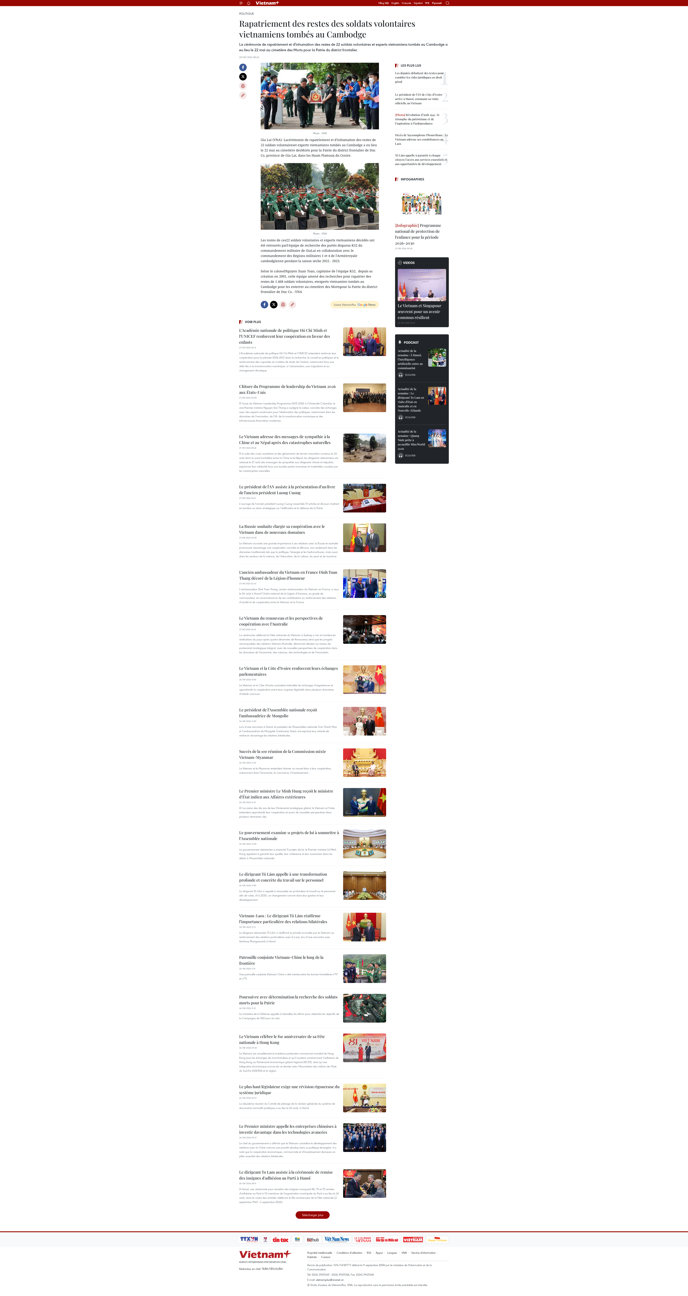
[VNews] (265, 1239)
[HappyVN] (437, 1239)
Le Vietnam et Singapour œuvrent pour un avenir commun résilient (419, 311)
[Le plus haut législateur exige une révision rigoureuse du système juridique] (364, 1098)
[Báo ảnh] (413, 1239)
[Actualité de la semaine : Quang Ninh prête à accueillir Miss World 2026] (437, 438)
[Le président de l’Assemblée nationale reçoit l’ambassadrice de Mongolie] (364, 721)
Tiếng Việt (383, 3)
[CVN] (362, 1239)
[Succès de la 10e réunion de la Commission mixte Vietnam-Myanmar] (364, 762)
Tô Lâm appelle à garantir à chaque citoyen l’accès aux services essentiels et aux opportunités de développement (421, 159)
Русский (437, 3)
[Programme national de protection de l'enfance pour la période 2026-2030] (422, 203)
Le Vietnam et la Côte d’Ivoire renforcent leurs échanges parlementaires (288, 671)
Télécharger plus (312, 1215)
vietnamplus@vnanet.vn (330, 1279)
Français (406, 3)
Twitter (243, 76)
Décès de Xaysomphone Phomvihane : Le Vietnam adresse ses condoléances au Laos (421, 139)
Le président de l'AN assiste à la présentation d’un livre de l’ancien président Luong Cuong (287, 489)
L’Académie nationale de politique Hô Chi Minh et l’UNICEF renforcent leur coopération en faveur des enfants (284, 336)
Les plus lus (411, 65)
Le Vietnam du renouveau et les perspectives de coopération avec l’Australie (281, 621)
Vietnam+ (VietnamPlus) (267, 3)
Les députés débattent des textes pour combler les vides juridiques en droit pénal (419, 77)
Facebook (243, 67)
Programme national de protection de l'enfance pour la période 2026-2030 (418, 234)
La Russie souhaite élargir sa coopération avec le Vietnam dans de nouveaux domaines (282, 529)
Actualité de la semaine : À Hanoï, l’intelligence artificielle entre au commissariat (410, 359)
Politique (246, 14)
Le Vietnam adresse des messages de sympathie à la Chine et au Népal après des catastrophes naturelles (285, 439)
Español (418, 3)
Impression (243, 86)
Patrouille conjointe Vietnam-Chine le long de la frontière (281, 960)
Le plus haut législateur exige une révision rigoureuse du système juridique (289, 1089)
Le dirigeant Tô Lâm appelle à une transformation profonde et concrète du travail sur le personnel (283, 877)
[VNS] (336, 1239)
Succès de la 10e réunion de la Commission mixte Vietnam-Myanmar (282, 754)
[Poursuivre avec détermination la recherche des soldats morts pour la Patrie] (364, 1008)
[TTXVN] (249, 1239)
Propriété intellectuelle (319, 1252)
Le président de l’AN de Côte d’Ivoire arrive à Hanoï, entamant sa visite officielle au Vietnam (418, 99)
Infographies (412, 179)
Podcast (411, 342)
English (395, 3)
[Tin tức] (281, 1239)
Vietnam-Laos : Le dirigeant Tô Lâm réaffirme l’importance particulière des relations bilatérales (283, 918)
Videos (409, 263)
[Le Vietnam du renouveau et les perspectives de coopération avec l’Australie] (364, 629)
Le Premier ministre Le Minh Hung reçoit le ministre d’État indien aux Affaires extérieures (286, 793)
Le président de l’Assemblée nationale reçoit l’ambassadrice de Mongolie (278, 712)
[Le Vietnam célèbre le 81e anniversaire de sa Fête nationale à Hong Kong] (364, 1048)
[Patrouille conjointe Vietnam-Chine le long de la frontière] (364, 968)
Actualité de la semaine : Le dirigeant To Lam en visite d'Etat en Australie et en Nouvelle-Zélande (411, 399)
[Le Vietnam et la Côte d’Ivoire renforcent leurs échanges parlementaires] (364, 679)
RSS (369, 1252)
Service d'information (423, 1252)
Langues (392, 1252)
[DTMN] (387, 1239)
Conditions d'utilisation (349, 1252)
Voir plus (253, 322)
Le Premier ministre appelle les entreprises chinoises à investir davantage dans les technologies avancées (287, 1129)
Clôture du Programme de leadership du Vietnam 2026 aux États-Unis (287, 389)
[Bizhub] (312, 1239)
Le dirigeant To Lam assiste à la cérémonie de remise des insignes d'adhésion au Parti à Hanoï (286, 1175)
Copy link (243, 95)
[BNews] (297, 1239)
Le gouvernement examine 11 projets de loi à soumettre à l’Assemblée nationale (289, 835)
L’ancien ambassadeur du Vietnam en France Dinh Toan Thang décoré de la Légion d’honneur (288, 575)
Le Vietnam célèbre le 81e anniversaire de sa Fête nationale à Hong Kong (282, 1039)
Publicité (312, 1257)
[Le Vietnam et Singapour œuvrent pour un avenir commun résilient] (422, 285)
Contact (325, 1257)
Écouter (410, 374)
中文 (427, 3)
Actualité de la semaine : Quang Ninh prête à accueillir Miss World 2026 (411, 439)
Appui (379, 1252)
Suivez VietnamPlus (345, 304)
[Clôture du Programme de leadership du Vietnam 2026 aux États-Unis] (364, 397)
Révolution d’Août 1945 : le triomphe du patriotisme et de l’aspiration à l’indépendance (417, 119)
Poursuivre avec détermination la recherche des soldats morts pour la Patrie (288, 999)
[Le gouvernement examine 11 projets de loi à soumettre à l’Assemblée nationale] (364, 844)
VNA (404, 1252)
